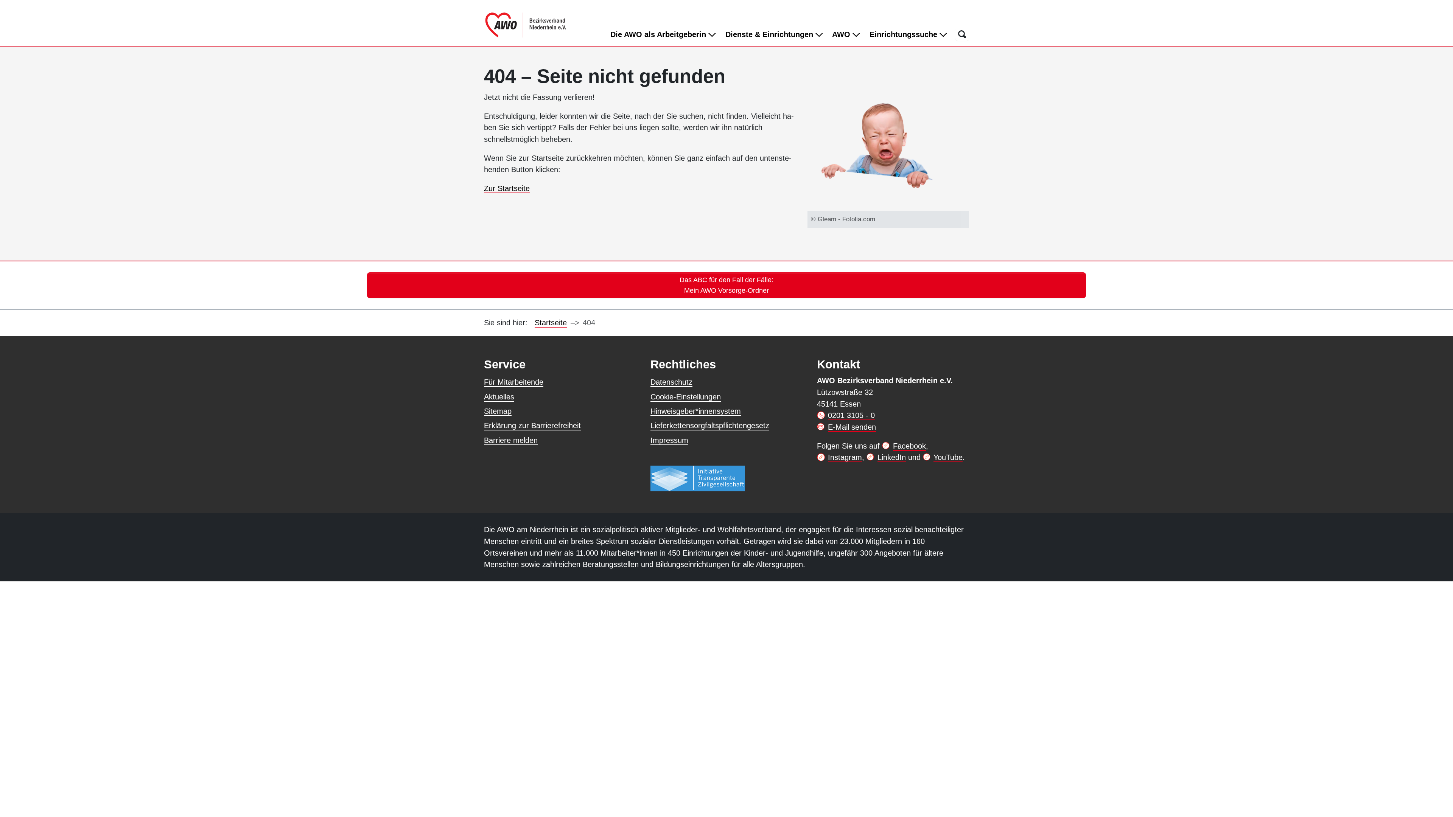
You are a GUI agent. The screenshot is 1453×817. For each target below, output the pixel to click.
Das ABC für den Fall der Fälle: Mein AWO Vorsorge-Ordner (726, 285)
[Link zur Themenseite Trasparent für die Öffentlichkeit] (697, 478)
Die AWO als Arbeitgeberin (659, 34)
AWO (842, 34)
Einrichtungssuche (905, 34)
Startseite (551, 322)
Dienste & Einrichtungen (770, 34)
